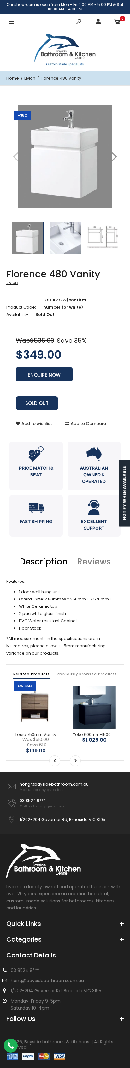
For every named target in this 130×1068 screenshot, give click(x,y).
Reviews (93, 561)
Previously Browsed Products (87, 674)
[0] (117, 22)
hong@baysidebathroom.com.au (54, 784)
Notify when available (124, 493)
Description (44, 561)
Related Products (31, 674)
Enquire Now (44, 374)
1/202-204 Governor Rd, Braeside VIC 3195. (56, 990)
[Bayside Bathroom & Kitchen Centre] (65, 50)
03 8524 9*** (32, 801)
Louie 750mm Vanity (35, 735)
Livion (12, 283)
